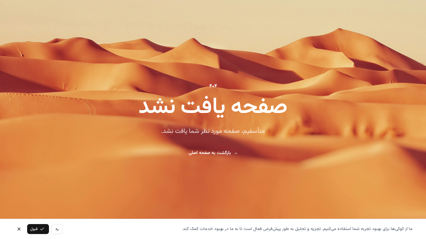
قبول (34, 229)
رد (57, 229)
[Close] (19, 229)
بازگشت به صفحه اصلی (213, 153)
